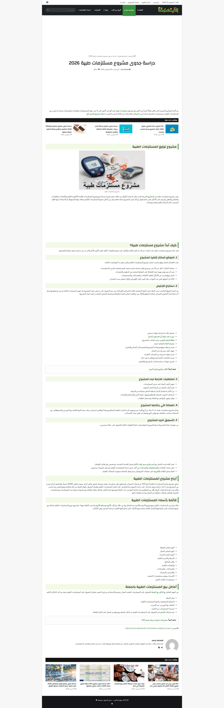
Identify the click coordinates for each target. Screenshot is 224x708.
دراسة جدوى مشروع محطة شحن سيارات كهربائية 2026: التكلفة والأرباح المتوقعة (106, 129)
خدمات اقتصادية (85, 10)
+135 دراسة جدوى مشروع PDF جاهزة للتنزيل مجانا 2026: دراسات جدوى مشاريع (95, 684)
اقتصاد (141, 10)
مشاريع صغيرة (129, 10)
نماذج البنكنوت (146, 2)
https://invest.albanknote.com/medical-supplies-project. (148, 628)
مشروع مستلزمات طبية (124, 111)
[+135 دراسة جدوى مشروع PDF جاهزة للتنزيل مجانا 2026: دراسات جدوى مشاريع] (95, 673)
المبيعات (136, 114)
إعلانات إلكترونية (160, 471)
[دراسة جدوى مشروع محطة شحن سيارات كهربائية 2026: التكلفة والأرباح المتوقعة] (125, 129)
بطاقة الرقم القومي (167, 340)
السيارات (97, 10)
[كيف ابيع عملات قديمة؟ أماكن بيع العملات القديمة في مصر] (129, 673)
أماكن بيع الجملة (157, 592)
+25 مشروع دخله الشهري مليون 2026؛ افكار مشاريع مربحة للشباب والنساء (152, 129)
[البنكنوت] (168, 10)
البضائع (152, 395)
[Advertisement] (112, 35)
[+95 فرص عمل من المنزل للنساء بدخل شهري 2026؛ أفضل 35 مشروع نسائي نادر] (163, 673)
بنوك (106, 10)
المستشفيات (153, 468)
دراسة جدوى (156, 487)
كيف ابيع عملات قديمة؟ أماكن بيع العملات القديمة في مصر (129, 684)
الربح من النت (116, 10)
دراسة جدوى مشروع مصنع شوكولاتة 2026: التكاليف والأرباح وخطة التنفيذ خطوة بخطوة (59, 129)
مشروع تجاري (95, 114)
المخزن (128, 347)
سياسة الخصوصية (133, 2)
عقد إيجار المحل (154, 336)
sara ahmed (125, 69)
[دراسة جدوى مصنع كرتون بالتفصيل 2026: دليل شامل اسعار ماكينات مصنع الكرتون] (61, 673)
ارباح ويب (156, 2)
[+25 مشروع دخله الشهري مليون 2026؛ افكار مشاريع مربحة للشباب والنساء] (172, 129)
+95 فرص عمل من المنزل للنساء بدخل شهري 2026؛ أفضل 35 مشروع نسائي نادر (164, 684)
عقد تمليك (166, 336)
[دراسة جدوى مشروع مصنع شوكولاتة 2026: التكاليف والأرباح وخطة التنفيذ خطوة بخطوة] (79, 129)
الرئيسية (131, 56)
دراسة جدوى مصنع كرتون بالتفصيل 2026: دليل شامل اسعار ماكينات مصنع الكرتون (61, 684)
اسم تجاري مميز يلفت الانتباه (144, 464)
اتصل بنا (122, 2)
